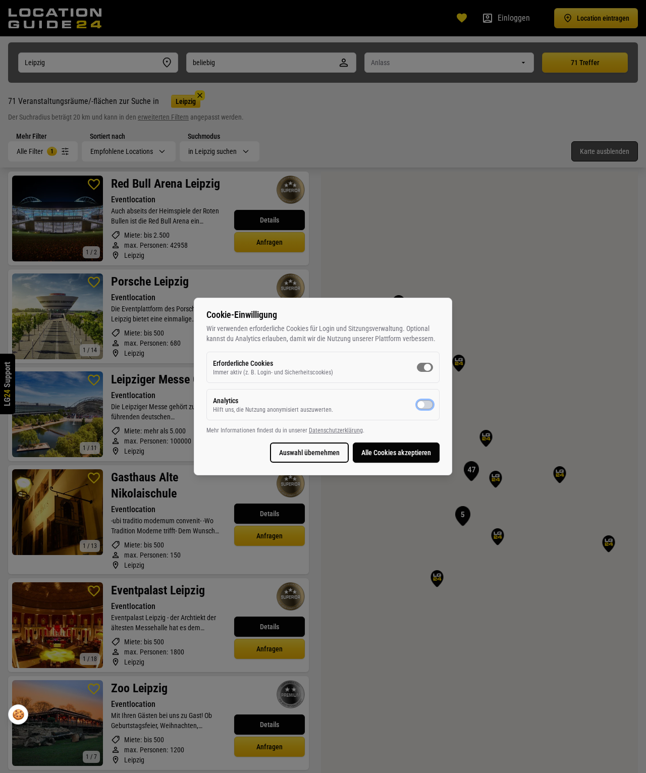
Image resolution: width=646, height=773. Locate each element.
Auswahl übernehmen (309, 453)
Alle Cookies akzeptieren (396, 453)
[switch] (425, 367)
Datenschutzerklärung (336, 430)
